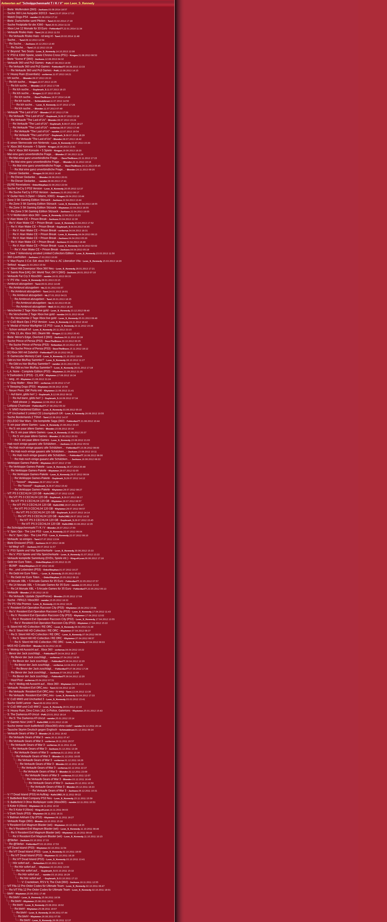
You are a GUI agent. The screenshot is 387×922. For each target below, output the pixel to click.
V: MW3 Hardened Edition (25, 409)
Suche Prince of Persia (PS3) (25, 341)
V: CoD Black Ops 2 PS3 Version (27, 321)
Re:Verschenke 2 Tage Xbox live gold (32, 314)
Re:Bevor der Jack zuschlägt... (29, 657)
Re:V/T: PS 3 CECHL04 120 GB (28, 497)
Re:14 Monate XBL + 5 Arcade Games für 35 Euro (39, 584)
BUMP (13, 565)
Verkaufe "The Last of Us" (22, 112)
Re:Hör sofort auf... (26, 866)
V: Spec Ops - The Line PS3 (24, 531)
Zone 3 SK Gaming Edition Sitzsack (28, 200)
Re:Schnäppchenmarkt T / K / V (26, 527)
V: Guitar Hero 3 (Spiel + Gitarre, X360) (31, 196)
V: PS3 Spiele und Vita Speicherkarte (30, 550)
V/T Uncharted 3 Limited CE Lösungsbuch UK (35, 413)
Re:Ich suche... (18, 81)
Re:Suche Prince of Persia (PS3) (29, 344)
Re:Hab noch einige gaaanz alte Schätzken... (36, 447)
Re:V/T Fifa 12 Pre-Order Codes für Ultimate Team (39, 889)
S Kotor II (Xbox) (17, 805)
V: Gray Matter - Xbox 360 (23, 382)
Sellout (11, 264)
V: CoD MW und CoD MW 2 (24, 706)
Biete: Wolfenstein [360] (21, 9)
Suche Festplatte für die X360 (25, 24)
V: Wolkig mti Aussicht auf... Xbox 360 (30, 649)
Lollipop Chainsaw (18, 405)
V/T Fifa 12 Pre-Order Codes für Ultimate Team (35, 885)
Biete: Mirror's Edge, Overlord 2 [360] (29, 337)
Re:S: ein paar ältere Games (26, 428)
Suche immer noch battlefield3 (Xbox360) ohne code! (39, 725)
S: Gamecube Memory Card (24, 356)
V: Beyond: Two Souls (20, 51)
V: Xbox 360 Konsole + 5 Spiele (26, 146)
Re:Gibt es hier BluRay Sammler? (29, 363)
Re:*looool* (25, 485)
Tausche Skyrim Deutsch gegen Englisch (32, 729)
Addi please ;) (21, 402)
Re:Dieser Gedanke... (24, 177)
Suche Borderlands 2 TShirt (24, 417)
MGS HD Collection (19, 645)
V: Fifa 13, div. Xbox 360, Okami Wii (28, 333)
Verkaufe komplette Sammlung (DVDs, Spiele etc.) (37, 558)
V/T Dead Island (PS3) (20, 847)
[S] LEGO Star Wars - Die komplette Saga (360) (35, 421)
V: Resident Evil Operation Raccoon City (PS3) (35, 607)
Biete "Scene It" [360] (20, 59)
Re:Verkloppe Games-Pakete (27, 466)
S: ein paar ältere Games (22, 424)
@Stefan (12, 840)
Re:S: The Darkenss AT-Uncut (27, 718)
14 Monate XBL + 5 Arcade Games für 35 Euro (35, 581)
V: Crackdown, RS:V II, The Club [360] (45, 882)
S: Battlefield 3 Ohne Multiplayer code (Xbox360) (37, 802)
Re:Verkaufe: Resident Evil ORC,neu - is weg (36, 691)
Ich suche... (14, 78)
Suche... (12, 39)
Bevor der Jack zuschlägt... (25, 653)
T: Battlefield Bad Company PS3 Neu (29, 798)
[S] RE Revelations (18, 184)
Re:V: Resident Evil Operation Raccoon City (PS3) (39, 611)
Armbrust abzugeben (20, 283)
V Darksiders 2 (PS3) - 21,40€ (25, 375)
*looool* (21, 482)
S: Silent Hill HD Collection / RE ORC (29, 626)
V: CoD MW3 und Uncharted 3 (25, 699)
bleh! (10, 893)
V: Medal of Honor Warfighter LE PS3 (29, 325)
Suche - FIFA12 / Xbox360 (23, 600)
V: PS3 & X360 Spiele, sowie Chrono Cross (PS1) (37, 55)
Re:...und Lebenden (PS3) (25, 569)
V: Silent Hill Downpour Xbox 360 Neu (30, 268)
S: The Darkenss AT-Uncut (23, 714)
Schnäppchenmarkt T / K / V (42, 3)
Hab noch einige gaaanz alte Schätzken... (32, 443)
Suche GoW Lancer (19, 703)
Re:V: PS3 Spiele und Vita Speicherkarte (34, 554)
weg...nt (14, 379)
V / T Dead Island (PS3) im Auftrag (28, 794)
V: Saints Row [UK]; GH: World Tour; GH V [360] (36, 272)
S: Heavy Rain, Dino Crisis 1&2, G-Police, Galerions (38, 710)
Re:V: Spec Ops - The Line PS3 (28, 535)
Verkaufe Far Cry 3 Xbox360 (24, 276)
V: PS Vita (13, 280)
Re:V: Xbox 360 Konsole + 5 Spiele (30, 150)
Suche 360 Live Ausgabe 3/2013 (27, 13)
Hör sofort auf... (22, 863)
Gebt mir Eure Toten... (20, 562)
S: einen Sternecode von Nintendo (28, 142)
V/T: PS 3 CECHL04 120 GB (24, 493)
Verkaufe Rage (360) (20, 821)
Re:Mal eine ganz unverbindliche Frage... (34, 158)
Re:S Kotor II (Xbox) (21, 809)
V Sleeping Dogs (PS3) (21, 386)
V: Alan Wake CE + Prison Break (27, 219)
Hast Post (17, 680)
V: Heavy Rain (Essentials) (23, 74)
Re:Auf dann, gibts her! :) (28, 398)
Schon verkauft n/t (20, 329)
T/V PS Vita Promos (19, 603)
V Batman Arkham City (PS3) (24, 817)
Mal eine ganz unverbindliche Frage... (30, 154)
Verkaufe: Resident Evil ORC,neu (27, 687)
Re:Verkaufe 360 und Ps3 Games (29, 66)
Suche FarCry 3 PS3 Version (24, 188)
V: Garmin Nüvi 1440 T (21, 722)
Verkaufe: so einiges (19, 539)
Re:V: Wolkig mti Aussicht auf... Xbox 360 (34, 684)
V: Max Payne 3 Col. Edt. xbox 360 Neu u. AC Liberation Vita (44, 260)
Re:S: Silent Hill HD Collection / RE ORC (33, 630)
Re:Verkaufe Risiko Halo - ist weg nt (31, 36)
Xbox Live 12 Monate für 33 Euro (27, 28)
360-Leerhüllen (16, 257)
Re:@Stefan (16, 844)
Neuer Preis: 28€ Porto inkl (25, 390)
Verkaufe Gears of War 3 (22, 733)
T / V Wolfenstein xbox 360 (23, 215)
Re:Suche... (16, 43)
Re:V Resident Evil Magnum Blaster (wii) (33, 828)
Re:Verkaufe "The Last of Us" (26, 116)
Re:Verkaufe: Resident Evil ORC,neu (31, 695)
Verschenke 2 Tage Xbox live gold (28, 310)
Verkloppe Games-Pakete (23, 462)
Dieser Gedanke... (20, 173)
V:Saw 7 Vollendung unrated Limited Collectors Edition (40, 253)
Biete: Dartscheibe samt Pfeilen (26, 20)
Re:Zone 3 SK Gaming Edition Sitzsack (32, 203)
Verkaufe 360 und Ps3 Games (25, 62)
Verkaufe (12, 592)
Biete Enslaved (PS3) (20, 543)
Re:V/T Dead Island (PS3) (25, 851)
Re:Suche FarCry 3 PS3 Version (28, 192)
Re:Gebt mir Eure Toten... (24, 573)
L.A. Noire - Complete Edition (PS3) (28, 371)
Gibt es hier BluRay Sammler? (25, 360)
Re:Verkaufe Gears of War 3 (26, 737)
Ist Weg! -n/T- (17, 546)
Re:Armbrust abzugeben (24, 287)
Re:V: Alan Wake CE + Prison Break (31, 222)
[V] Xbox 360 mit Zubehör (22, 352)
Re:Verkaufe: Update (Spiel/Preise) (30, 596)
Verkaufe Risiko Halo (20, 32)
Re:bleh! (14, 897)
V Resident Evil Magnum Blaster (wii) (29, 825)
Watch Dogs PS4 (17, 17)
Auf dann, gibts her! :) (24, 394)
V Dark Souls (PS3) (19, 813)
